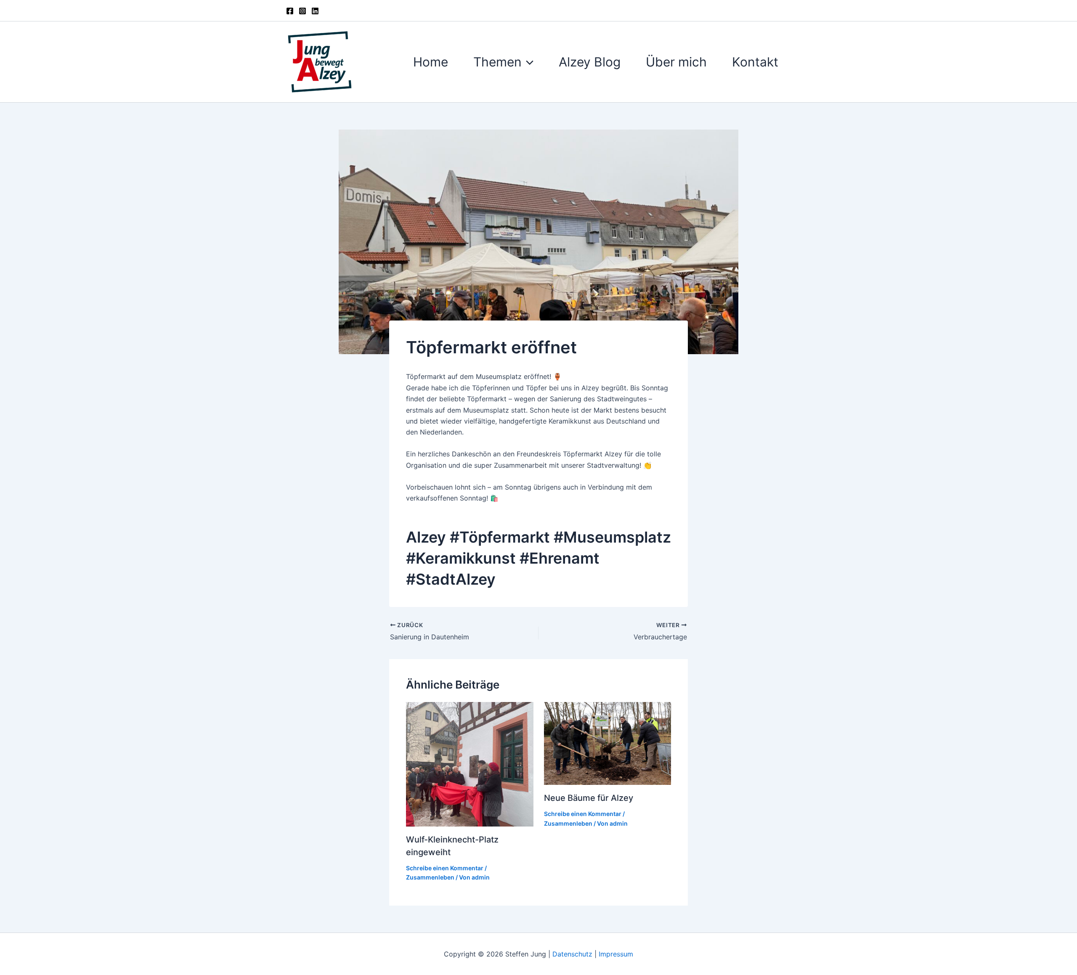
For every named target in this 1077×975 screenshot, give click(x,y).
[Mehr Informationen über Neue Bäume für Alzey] (607, 743)
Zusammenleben (430, 877)
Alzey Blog (590, 61)
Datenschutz (573, 954)
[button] (527, 62)
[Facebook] (290, 11)
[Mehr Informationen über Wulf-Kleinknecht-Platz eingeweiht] (469, 763)
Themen (497, 61)
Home (430, 61)
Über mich (676, 61)
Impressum (616, 954)
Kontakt (755, 61)
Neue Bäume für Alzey (588, 798)
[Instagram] (302, 11)
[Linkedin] (315, 11)
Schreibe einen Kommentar (444, 868)
